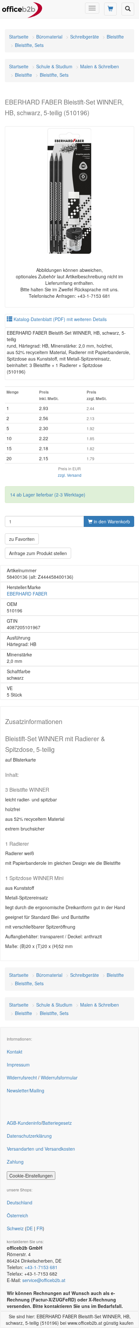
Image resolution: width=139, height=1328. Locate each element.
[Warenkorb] (110, 9)
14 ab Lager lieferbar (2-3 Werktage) (47, 494)
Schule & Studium (54, 66)
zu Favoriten (22, 539)
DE (30, 1228)
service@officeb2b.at (43, 1280)
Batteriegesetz (57, 1123)
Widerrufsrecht (22, 1077)
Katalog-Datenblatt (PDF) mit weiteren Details (59, 319)
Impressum (18, 1064)
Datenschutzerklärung (29, 1136)
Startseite (18, 36)
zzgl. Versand (69, 475)
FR (40, 1228)
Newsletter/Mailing (25, 1090)
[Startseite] (22, 8)
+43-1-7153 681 (41, 1267)
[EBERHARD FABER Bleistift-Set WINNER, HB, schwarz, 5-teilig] (69, 191)
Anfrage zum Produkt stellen (38, 553)
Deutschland (19, 1202)
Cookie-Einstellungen (31, 1175)
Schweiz (15, 1228)
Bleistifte (115, 36)
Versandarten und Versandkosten (41, 1148)
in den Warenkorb (111, 521)
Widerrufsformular (59, 1077)
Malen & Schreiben (99, 66)
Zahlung (15, 1161)
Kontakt (14, 1051)
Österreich (17, 1215)
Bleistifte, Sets (29, 45)
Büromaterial (49, 36)
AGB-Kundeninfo (24, 1123)
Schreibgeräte (84, 36)
